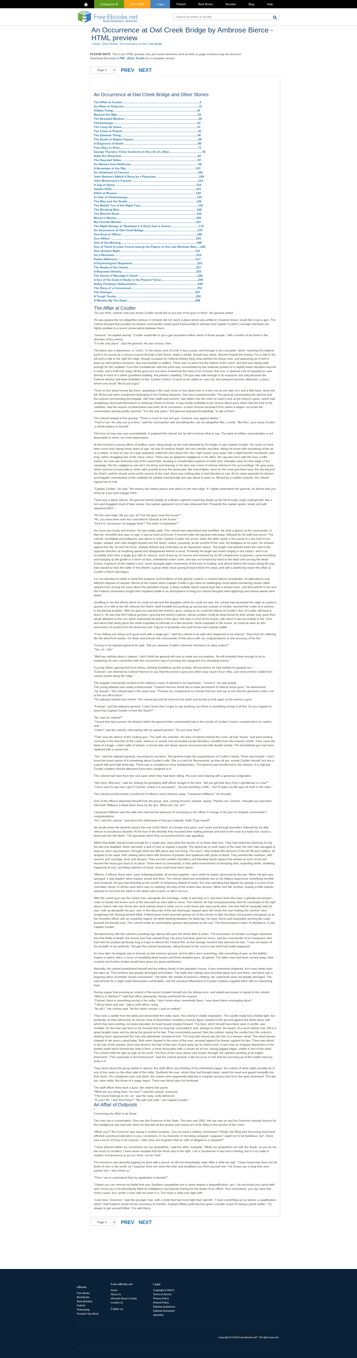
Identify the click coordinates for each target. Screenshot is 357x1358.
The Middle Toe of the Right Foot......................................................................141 (148, 205)
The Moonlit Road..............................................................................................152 (148, 213)
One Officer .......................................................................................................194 (147, 238)
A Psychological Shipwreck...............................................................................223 (148, 263)
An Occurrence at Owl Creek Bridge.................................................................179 (148, 230)
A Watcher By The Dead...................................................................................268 (147, 300)
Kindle (140, 58)
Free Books (83, 1293)
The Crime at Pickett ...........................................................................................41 (147, 131)
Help (270, 4)
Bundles (231, 4)
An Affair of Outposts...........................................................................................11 (148, 106)
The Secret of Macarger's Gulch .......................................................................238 (148, 275)
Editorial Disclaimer (164, 1310)
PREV (127, 70)
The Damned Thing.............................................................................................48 (147, 135)
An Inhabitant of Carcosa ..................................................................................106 (148, 172)
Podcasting (83, 1309)
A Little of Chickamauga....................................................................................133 (148, 197)
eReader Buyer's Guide (124, 1298)
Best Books (205, 4)
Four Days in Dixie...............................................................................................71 (147, 147)
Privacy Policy (161, 1298)
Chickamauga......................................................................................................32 (147, 123)
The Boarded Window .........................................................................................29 (148, 118)
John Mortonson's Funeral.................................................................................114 (148, 180)
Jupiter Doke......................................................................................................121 (147, 189)
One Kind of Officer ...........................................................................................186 (148, 234)
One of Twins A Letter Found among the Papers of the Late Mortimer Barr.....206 (149, 246)
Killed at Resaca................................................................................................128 (147, 193)
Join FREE (137, 4)
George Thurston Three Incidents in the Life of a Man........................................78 (149, 151)
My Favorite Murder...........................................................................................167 (147, 222)
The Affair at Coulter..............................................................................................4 (147, 102)
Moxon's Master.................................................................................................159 (147, 217)
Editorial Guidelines (164, 1306)
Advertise (158, 1315)
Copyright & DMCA (163, 1290)
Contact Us (117, 1302)
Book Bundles (85, 1301)
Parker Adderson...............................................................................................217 (147, 259)
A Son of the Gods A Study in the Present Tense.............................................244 (148, 279)
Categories (107, 4)
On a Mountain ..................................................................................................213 (147, 255)
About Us (116, 1294)
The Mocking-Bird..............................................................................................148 (148, 209)
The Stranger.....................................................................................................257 (147, 292)
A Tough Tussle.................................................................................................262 (147, 296)
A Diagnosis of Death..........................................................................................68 (147, 143)
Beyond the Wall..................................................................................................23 (147, 114)
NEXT (145, 70)
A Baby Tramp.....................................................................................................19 (147, 110)
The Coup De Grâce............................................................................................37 (147, 127)
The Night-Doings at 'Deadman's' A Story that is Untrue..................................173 (149, 226)
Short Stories (110, 43)
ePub (130, 58)
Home (96, 43)
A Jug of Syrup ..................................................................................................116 (147, 184)
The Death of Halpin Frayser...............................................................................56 (148, 139)
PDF (122, 58)
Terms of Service (162, 1294)
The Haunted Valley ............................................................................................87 (147, 160)
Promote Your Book (88, 1313)
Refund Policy (161, 1302)
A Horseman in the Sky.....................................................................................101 (147, 168)
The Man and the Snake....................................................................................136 (147, 201)
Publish (181, 4)
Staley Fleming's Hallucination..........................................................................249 (148, 284)
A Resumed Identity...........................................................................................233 (147, 271)
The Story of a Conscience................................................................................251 (148, 288)
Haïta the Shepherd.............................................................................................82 (147, 156)
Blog (251, 4)
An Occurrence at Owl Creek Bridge (141, 43)
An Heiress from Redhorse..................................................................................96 (148, 164)
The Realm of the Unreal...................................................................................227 (147, 267)
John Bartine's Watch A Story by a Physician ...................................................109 (149, 176)
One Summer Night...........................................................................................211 (147, 251)
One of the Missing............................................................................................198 (148, 242)
